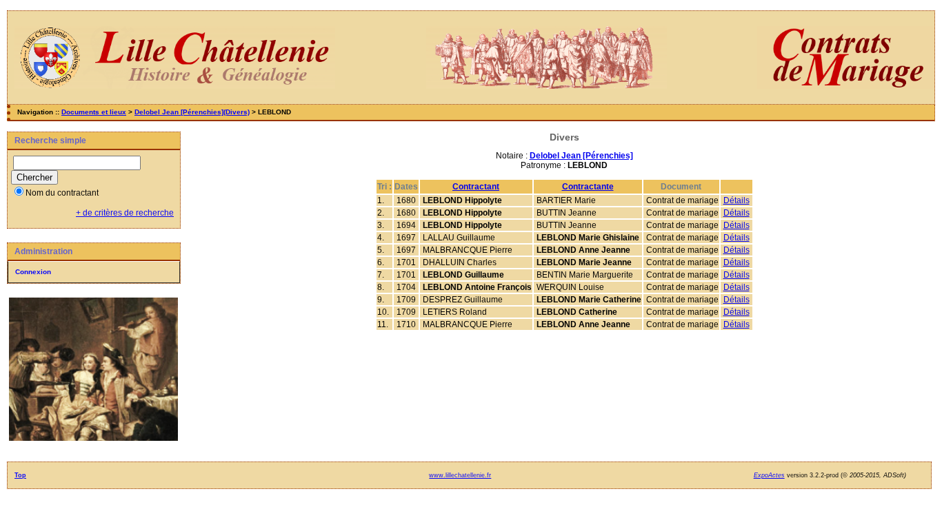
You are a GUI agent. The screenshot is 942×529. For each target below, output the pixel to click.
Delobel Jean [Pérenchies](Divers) (192, 112)
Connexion (33, 272)
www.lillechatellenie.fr (460, 475)
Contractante (588, 186)
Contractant (475, 186)
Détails (736, 200)
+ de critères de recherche (125, 213)
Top (20, 475)
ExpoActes (769, 475)
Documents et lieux (93, 112)
